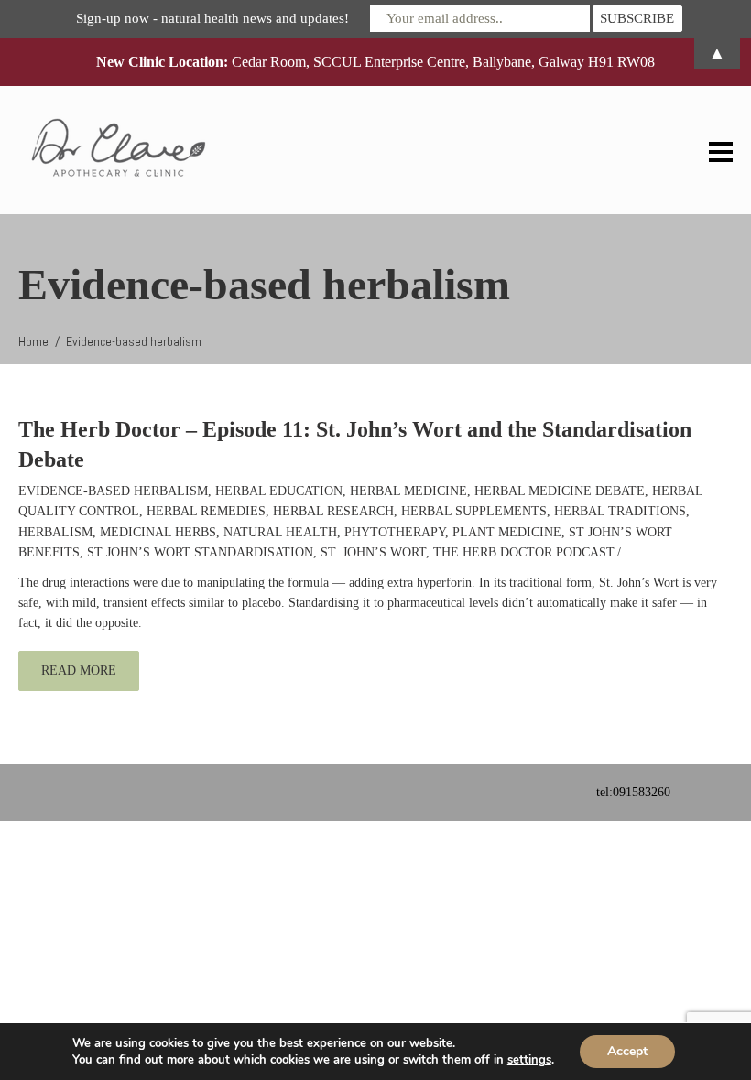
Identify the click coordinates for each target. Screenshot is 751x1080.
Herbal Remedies (206, 511)
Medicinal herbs (158, 532)
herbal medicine (408, 491)
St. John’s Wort (373, 552)
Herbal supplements (474, 511)
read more (78, 670)
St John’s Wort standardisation (200, 552)
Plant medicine (506, 532)
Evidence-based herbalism (113, 491)
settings (529, 1060)
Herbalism (55, 532)
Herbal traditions (620, 511)
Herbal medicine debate (559, 491)
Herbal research (333, 511)
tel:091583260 (633, 792)
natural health (280, 532)
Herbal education (279, 491)
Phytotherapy (394, 532)
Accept (627, 1051)
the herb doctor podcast (524, 552)
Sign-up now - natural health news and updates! (212, 18)
